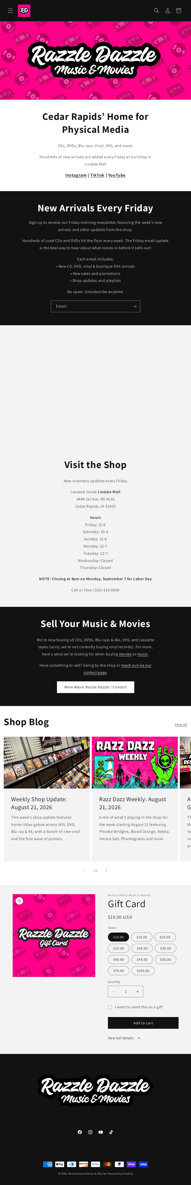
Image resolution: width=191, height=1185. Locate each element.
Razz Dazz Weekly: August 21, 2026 (132, 803)
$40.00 (118, 959)
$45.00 (142, 959)
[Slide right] (106, 870)
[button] (10, 10)
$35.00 (165, 948)
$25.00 (118, 948)
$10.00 (118, 937)
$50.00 (165, 959)
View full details (121, 1038)
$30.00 (142, 948)
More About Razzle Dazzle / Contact (95, 687)
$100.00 (143, 970)
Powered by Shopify (120, 1173)
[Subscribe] (134, 306)
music (142, 654)
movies (125, 654)
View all (181, 724)
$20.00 (165, 937)
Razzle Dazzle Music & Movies (87, 1173)
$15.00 (142, 937)
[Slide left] (84, 870)
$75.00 (118, 970)
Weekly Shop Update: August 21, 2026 (39, 803)
